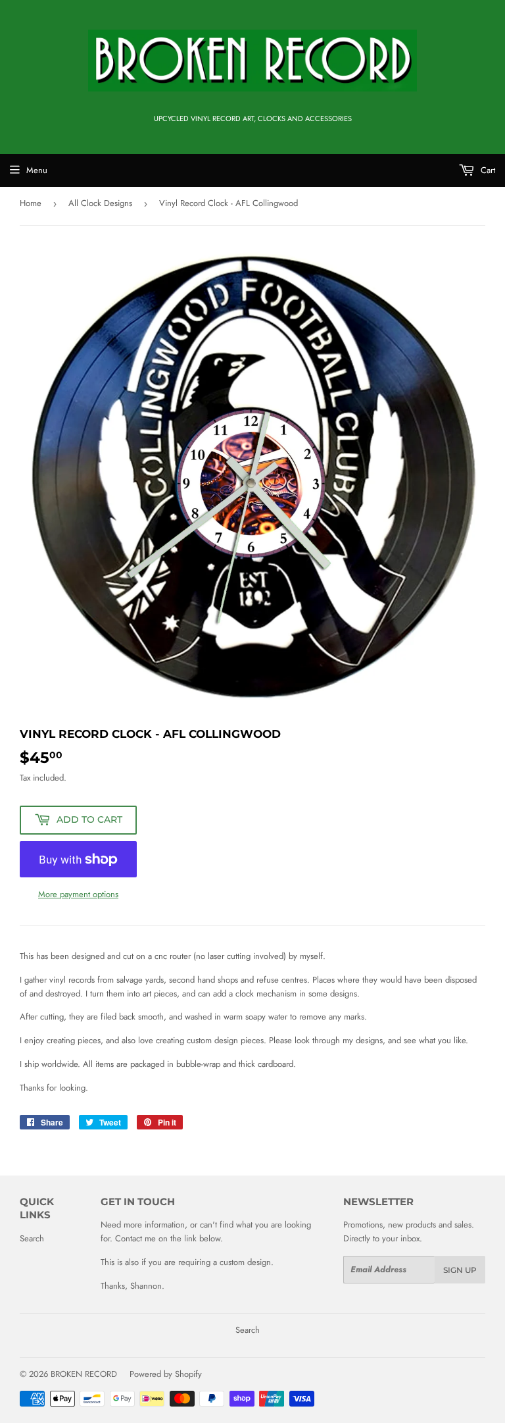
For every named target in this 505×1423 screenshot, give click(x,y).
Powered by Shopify (166, 1374)
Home (30, 203)
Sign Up (460, 1270)
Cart (486, 170)
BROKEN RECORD (84, 1374)
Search (32, 1238)
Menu (36, 170)
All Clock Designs (100, 203)
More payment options (78, 894)
